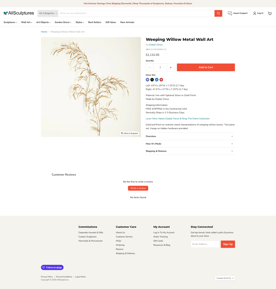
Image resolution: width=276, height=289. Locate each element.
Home (44, 31)
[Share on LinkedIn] (156, 79)
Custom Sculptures (87, 236)
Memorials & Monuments (90, 240)
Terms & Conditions (64, 276)
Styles (79, 22)
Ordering (120, 245)
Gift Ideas (111, 22)
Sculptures (10, 22)
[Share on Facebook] (147, 79)
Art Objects (42, 22)
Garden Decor (62, 22)
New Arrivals (127, 22)
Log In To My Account (163, 232)
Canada (223, 278)
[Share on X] (152, 79)
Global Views (156, 44)
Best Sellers (94, 22)
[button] (258, 13)
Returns (119, 249)
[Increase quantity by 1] (171, 67)
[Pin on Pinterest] (161, 79)
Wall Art (26, 22)
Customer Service (124, 236)
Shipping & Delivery (125, 253)
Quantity (150, 61)
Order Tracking (160, 236)
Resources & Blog (161, 245)
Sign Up (228, 244)
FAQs (118, 240)
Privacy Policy (47, 276)
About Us (120, 232)
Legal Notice (80, 276)
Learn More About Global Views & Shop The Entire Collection (178, 118)
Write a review (138, 188)
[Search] (218, 13)
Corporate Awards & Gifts (90, 232)
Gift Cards (158, 240)
